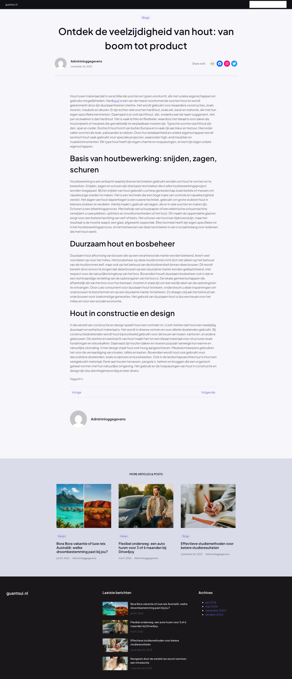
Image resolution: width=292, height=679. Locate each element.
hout (116, 101)
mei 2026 (211, 606)
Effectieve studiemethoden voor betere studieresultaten (207, 545)
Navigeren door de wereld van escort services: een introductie (158, 660)
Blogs (145, 17)
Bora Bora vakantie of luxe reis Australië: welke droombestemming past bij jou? (82, 547)
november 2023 (215, 610)
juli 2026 (210, 602)
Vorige (76, 392)
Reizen (62, 536)
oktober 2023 (214, 614)
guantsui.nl (11, 4)
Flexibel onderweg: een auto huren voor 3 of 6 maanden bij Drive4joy (142, 547)
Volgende (208, 392)
